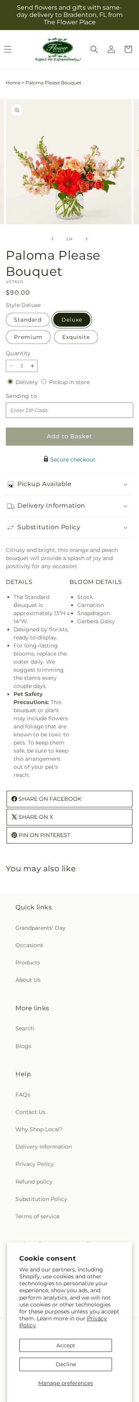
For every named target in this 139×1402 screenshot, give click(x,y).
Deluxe (71, 319)
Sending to (33, 396)
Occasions (29, 945)
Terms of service (37, 1216)
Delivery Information (43, 1146)
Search (24, 1028)
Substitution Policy (41, 1199)
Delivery (27, 382)
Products (27, 962)
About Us (28, 979)
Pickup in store (69, 382)
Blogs (23, 1046)
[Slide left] (52, 238)
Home (13, 83)
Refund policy (34, 1181)
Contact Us (30, 1112)
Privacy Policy (34, 1164)
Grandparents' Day (40, 927)
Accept (65, 1345)
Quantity (18, 353)
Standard (28, 319)
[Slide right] (86, 238)
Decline (66, 1364)
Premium (28, 337)
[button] (94, 49)
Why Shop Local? (39, 1129)
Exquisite (76, 337)
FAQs (22, 1094)
